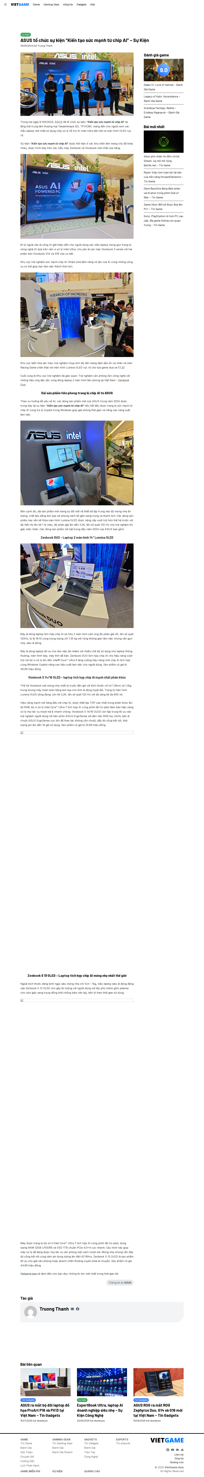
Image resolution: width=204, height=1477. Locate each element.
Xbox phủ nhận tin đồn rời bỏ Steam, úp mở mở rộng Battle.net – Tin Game (161, 161)
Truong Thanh (44, 45)
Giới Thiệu (26, 1452)
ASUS (58, 122)
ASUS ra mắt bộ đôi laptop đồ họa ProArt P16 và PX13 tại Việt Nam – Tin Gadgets (44, 1410)
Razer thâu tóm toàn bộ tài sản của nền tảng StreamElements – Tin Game (163, 177)
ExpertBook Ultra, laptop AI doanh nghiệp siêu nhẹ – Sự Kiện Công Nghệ (100, 1410)
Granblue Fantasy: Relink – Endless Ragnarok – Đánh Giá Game (161, 112)
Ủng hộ (179, 1458)
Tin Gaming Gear (62, 1443)
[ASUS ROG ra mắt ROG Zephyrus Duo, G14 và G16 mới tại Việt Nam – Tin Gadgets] (158, 1382)
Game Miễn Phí (30, 1471)
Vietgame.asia (28, 1273)
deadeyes (42, 1420)
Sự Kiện (57, 1471)
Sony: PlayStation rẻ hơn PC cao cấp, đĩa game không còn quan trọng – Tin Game (163, 220)
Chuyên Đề (27, 1456)
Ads (92, 4)
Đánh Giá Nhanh (62, 1452)
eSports (68, 4)
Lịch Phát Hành (29, 1465)
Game (36, 4)
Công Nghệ (91, 1456)
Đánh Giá (26, 1447)
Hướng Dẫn (27, 1461)
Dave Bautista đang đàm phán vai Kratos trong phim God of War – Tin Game (162, 193)
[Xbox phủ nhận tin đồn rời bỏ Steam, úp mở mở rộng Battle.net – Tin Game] (164, 142)
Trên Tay (89, 1452)
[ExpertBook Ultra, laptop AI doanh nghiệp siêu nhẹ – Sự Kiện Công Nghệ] (102, 1382)
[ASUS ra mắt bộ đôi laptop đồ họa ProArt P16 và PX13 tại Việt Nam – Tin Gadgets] (45, 1382)
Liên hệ (179, 1454)
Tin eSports (123, 1443)
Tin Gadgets (91, 1443)
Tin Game (26, 1443)
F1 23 (121, 367)
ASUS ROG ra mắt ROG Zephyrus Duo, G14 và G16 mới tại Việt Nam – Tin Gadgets (157, 1410)
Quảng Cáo (92, 1471)
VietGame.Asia (174, 1467)
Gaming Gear (51, 4)
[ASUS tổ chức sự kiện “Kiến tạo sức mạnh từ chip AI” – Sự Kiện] (77, 84)
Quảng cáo (177, 1462)
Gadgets (81, 4)
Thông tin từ (120, 1282)
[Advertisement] (102, 20)
